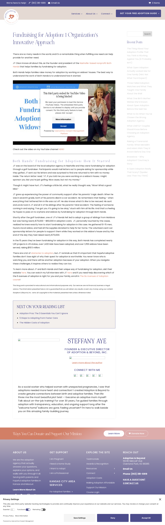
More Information (63, 119)
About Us (90, 13)
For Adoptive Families (60, 491)
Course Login (92, 492)
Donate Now (137, 433)
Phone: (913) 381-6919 (135, 473)
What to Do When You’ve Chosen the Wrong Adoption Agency (139, 117)
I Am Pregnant (57, 459)
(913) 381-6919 (38, 2)
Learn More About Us (24, 489)
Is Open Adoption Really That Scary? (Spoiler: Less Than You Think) (139, 172)
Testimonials (92, 459)
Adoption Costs (94, 477)
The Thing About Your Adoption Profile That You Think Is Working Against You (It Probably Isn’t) (139, 55)
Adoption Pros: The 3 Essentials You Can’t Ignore (43, 313)
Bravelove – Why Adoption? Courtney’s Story (138, 160)
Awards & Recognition (97, 463)
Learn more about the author (87, 362)
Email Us (55, 2)
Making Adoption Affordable (100, 482)
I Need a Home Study (60, 463)
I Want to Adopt (57, 468)
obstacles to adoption (42, 253)
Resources (91, 468)
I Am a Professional (59, 473)
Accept (63, 126)
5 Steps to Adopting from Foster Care (38, 318)
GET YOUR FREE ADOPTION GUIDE (138, 13)
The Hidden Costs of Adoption (34, 322)
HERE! (61, 149)
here (23, 272)
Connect (105, 13)
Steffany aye (87, 341)
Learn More (114, 433)
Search (147, 34)
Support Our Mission (96, 487)
